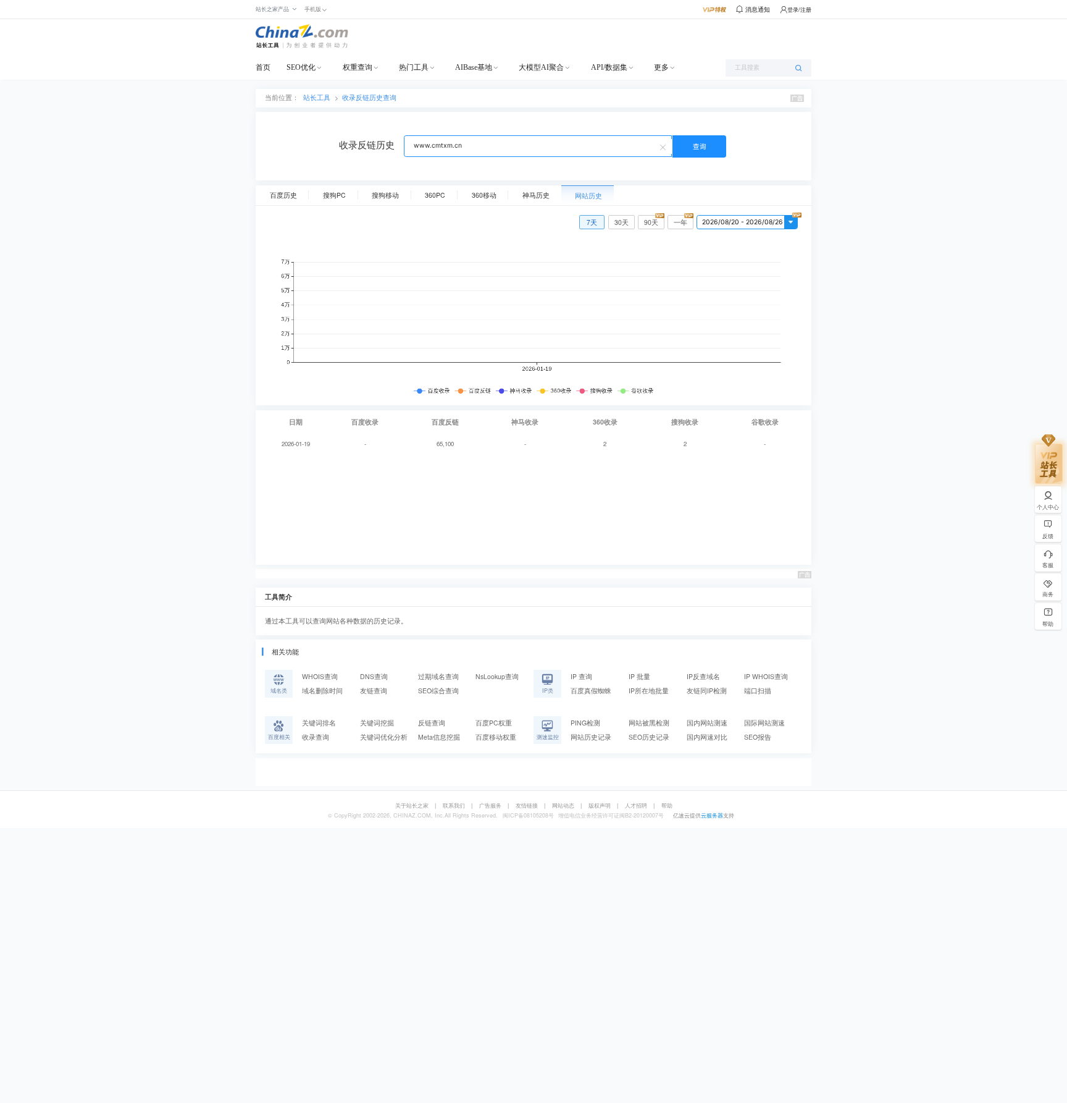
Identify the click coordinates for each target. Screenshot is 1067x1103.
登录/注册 (799, 10)
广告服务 (490, 805)
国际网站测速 (764, 722)
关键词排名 (319, 722)
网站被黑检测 (649, 722)
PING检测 (585, 722)
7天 (592, 222)
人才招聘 (636, 805)
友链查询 (373, 690)
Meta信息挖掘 (439, 737)
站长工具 (316, 97)
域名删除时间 (322, 690)
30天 (621, 222)
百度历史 (283, 195)
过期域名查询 (438, 676)
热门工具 (414, 67)
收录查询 (315, 737)
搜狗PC (334, 195)
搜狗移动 (385, 195)
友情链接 (527, 805)
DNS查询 (374, 676)
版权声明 (599, 805)
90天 (651, 222)
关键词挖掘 (377, 722)
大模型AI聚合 (541, 67)
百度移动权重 (495, 737)
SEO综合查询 (438, 690)
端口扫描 (757, 690)
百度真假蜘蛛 (591, 690)
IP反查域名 (703, 676)
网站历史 (588, 195)
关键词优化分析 (384, 737)
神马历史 (536, 195)
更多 (661, 67)
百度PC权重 (493, 722)
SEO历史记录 (649, 737)
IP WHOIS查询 (766, 676)
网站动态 (563, 805)
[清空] (664, 146)
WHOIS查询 (320, 676)
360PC (435, 195)
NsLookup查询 (497, 676)
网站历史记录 (591, 737)
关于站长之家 (412, 805)
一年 (680, 222)
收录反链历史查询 (369, 97)
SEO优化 (301, 67)
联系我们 (454, 805)
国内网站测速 (707, 722)
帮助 (666, 805)
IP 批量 (639, 676)
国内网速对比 (707, 737)
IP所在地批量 (649, 690)
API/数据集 (609, 67)
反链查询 (431, 722)
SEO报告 (757, 737)
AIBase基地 (473, 67)
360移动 (484, 195)
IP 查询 (581, 676)
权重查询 (357, 67)
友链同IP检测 (707, 690)
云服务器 (712, 815)
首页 (263, 67)
